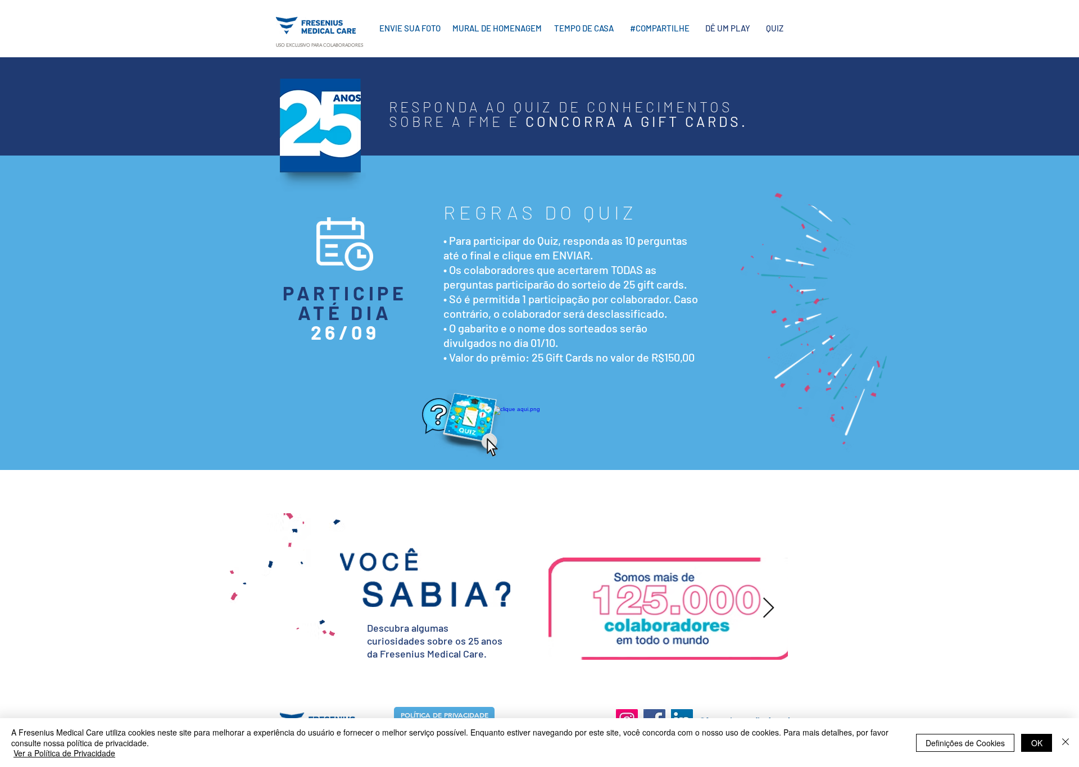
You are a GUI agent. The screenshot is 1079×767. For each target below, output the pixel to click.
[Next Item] (768, 608)
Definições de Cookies (965, 742)
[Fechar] (1065, 742)
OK (1036, 742)
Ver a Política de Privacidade (64, 753)
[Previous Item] (560, 608)
